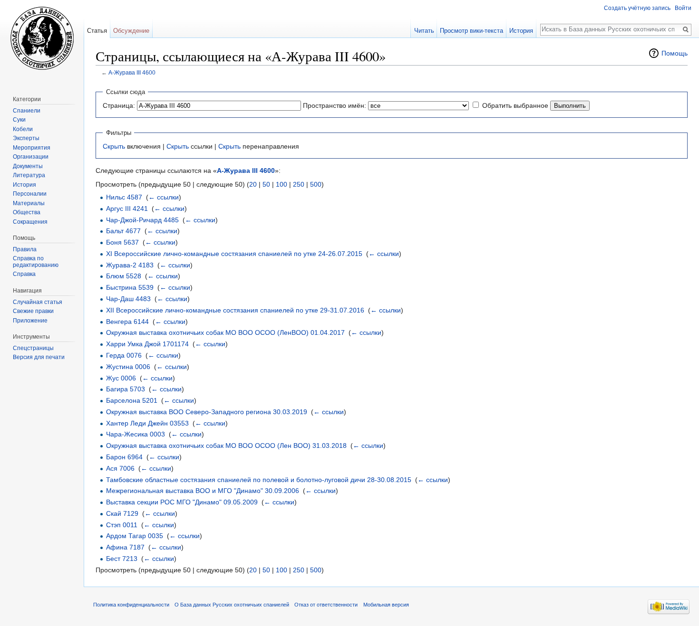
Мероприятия (31, 147)
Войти (683, 8)
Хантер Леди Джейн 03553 (147, 423)
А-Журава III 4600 (131, 72)
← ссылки (163, 197)
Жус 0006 (121, 378)
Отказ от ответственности (326, 604)
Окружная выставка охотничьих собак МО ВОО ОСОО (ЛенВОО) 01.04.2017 (225, 332)
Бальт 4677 (123, 231)
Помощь (674, 53)
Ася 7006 (120, 468)
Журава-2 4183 (130, 265)
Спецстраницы (33, 348)
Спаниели (26, 110)
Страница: (119, 105)
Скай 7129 (122, 513)
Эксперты (26, 138)
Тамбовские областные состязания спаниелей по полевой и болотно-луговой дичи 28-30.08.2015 (258, 480)
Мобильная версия (386, 604)
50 (266, 184)
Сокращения (30, 221)
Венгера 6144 (127, 321)
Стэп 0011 (121, 525)
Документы (28, 166)
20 (253, 184)
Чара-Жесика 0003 (135, 434)
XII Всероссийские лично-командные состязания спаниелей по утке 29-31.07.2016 (235, 310)
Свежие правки (33, 311)
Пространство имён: (334, 105)
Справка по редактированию (35, 261)
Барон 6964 (124, 457)
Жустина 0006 (128, 366)
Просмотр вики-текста (471, 30)
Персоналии (30, 193)
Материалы (29, 203)
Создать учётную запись (637, 8)
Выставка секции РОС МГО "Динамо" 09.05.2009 (182, 502)
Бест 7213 (121, 558)
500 (315, 184)
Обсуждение (131, 30)
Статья (97, 30)
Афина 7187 (125, 547)
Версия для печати (39, 357)
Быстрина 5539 (130, 287)
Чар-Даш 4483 (128, 299)
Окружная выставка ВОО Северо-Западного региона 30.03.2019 (206, 412)
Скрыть (114, 146)
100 (281, 184)
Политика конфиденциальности (131, 604)
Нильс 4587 (124, 197)
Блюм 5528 (123, 276)
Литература (29, 175)
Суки (19, 119)
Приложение (30, 320)
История (521, 30)
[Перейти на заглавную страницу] (42, 38)
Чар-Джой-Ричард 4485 (142, 220)
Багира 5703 (125, 389)
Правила (25, 249)
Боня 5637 (122, 242)
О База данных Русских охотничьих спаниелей (232, 604)
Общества (26, 212)
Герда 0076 (124, 355)
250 (298, 184)
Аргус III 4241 (127, 208)
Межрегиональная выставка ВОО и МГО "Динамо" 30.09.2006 (202, 490)
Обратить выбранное (515, 105)
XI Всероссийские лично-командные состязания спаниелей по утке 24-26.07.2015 (234, 253)
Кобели (23, 129)
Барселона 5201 (131, 400)
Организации (31, 156)
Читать (424, 30)
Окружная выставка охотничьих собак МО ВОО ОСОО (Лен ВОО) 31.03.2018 (226, 445)
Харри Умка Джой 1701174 (147, 344)
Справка (24, 274)
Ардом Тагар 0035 (134, 536)
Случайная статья (37, 302)
